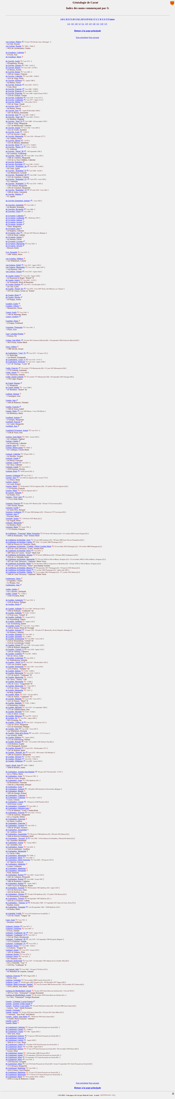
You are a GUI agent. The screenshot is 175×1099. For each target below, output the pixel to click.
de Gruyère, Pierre (13, 145)
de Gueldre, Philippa (13, 737)
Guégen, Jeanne (12, 482)
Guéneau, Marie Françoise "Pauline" (19, 984)
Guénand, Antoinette (13, 928)
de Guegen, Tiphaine (13, 493)
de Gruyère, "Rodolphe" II (16, 171)
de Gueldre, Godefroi (14, 654)
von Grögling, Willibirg (14, 259)
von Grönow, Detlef (13, 265)
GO (90, 24)
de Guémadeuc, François (15, 813)
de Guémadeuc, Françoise (15, 819)
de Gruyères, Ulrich (13, 211)
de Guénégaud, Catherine (15, 1027)
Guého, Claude (11, 594)
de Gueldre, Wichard (13, 757)
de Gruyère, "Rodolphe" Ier (16, 166)
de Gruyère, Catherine (14, 76)
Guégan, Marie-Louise (14, 448)
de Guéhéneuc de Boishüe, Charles (19, 542)
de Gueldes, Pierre (13, 604)
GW (101, 24)
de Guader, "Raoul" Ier (14, 289)
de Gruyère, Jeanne (13, 128)
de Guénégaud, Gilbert (14, 1044)
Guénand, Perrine (12, 954)
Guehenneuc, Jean (13, 585)
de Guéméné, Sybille (13, 913)
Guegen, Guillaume (13, 475)
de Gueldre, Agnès (13, 626)
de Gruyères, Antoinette (15, 205)
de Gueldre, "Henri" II (14, 662)
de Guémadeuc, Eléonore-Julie (17, 808)
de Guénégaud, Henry (14, 1047)
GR (94, 24)
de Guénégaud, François (15, 1038)
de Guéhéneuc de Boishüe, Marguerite (20, 559)
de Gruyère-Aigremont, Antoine (18, 201)
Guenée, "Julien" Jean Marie (16, 1017)
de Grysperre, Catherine (15, 216)
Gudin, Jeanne (11, 372)
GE (72, 24)
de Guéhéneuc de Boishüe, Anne (18, 540)
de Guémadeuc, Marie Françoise (18, 860)
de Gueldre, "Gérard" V (15, 649)
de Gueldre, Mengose (14, 716)
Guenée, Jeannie (12, 1012)
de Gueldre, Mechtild (14, 707)
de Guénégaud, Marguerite (16, 1074)
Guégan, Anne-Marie (14, 437)
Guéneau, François (13, 976)
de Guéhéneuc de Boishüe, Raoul (18, 570)
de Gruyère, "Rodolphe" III (16, 175)
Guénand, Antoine (13, 926)
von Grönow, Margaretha (15, 267)
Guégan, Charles (12, 441)
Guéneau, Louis (12, 982)
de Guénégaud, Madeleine (15, 1068)
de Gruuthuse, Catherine (15, 53)
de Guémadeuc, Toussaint (15, 907)
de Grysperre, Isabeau (14, 220)
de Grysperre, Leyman (14, 241)
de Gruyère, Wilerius (13, 194)
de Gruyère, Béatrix (13, 68)
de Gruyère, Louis (12, 132)
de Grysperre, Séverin (14, 246)
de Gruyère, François (14, 85)
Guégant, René (11, 471)
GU (97, 24)
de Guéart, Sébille (12, 387)
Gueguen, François (13, 503)
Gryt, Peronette (11, 252)
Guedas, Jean (11, 400)
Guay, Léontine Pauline (14, 334)
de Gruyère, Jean (12, 106)
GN (86, 24)
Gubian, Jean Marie (13, 340)
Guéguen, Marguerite (14, 523)
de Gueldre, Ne (11, 718)
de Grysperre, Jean (13, 229)
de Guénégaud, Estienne (15, 1036)
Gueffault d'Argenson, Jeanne (17, 430)
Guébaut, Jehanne (12, 394)
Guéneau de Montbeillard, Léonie (18, 991)
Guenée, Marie (11, 1023)
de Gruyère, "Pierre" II (14, 147)
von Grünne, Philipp (13, 42)
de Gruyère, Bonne (13, 72)
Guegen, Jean (11, 478)
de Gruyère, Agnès (13, 61)
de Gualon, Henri (12, 295)
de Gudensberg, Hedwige (15, 362)
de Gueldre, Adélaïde (14, 609)
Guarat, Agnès (11, 312)
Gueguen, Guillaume (13, 512)
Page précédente (82, 37)
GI (80, 24)
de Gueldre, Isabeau (13, 671)
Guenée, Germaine (13, 1010)
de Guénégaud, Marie (14, 1077)
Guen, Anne (10, 920)
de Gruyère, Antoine (13, 65)
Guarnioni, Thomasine (14, 327)
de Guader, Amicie (13, 276)
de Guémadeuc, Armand (15, 789)
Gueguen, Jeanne (12, 518)
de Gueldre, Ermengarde (15, 639)
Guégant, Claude (12, 458)
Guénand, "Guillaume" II (15, 935)
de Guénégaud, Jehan (14, 1057)
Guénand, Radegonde (14, 961)
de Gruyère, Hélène (13, 102)
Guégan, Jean (11, 445)
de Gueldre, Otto (12, 729)
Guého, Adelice (12, 589)
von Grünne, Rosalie (13, 46)
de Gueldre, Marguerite (14, 673)
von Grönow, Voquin (14, 272)
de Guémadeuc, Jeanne (14, 843)
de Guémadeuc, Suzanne (15, 888)
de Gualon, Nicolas (13, 297)
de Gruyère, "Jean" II (14, 121)
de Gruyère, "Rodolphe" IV (16, 179)
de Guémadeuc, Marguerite (16, 851)
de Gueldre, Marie (12, 694)
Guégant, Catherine (13, 454)
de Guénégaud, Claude (14, 1029)
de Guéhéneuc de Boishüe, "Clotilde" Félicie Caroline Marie (28, 546)
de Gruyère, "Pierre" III (14, 151)
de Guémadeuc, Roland (14, 875)
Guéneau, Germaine (13, 980)
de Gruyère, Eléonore (14, 80)
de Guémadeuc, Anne (14, 776)
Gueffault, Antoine (13, 418)
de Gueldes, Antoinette (14, 600)
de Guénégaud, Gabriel (14, 1040)
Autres (112, 19)
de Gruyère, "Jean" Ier (14, 117)
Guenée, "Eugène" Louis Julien (18, 1006)
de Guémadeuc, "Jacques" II (16, 838)
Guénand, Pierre (12, 956)
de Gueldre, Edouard (13, 630)
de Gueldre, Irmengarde (15, 667)
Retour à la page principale (87, 30)
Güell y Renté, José (13, 765)
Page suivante (94, 37)
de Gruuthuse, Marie (13, 57)
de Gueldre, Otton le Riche (17, 733)
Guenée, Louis (11, 1021)
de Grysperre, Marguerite (15, 244)
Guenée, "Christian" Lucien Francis (19, 1001)
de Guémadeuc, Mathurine (16, 868)
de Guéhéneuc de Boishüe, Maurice (19, 568)
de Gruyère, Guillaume (14, 98)
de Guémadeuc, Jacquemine (16, 830)
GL (83, 24)
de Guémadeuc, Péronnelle (16, 871)
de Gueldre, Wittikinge (14, 761)
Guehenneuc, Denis (13, 579)
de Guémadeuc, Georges (15, 825)
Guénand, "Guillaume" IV (16, 944)
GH (76, 24)
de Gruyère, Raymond (14, 164)
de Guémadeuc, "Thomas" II (16, 903)
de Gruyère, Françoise (14, 93)
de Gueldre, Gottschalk (14, 658)
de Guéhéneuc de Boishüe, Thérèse (19, 572)
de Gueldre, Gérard (13, 645)
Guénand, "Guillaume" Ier (16, 933)
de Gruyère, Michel (13, 141)
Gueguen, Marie (12, 527)
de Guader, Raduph (13, 284)
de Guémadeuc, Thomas (15, 894)
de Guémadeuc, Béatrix (14, 791)
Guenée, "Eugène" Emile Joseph (18, 1004)
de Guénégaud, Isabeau (14, 1049)
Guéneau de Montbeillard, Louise (18, 995)
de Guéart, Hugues (13, 383)
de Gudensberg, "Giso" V (15, 360)
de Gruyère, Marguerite (14, 136)
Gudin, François (12, 368)
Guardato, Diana (12, 321)
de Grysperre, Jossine (14, 237)
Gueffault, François (13, 422)
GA (68, 24)
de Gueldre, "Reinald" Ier (15, 752)
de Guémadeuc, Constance (16, 806)
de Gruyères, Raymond (14, 209)
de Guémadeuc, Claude (14, 802)
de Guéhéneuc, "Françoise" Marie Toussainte (23, 533)
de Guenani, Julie (12, 969)
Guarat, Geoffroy (12, 317)
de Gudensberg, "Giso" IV (16, 353)
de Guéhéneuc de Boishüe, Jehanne (19, 555)
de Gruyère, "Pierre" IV (15, 156)
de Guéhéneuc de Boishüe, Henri (18, 551)
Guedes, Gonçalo (12, 407)
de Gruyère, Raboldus (14, 162)
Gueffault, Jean (11, 426)
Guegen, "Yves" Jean (14, 497)
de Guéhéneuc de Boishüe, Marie (18, 564)
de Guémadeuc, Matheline (15, 864)
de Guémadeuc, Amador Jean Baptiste (20, 772)
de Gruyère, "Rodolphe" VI (16, 190)
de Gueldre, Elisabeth (14, 634)
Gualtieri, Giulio (12, 304)
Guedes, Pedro (11, 411)
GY (105, 24)
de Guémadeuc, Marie (14, 858)
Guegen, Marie (11, 486)
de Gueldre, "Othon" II (14, 722)
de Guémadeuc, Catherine (15, 795)
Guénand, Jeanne (12, 946)
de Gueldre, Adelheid (14, 621)
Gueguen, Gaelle (12, 508)
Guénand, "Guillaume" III (15, 939)
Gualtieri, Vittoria (12, 306)
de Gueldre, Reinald (13, 742)
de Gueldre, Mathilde (14, 699)
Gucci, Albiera (11, 347)
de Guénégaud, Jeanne (14, 1053)
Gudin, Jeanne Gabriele (14, 377)
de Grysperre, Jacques (14, 222)
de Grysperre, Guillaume (15, 218)
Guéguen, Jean (11, 514)
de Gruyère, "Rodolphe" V (16, 183)
